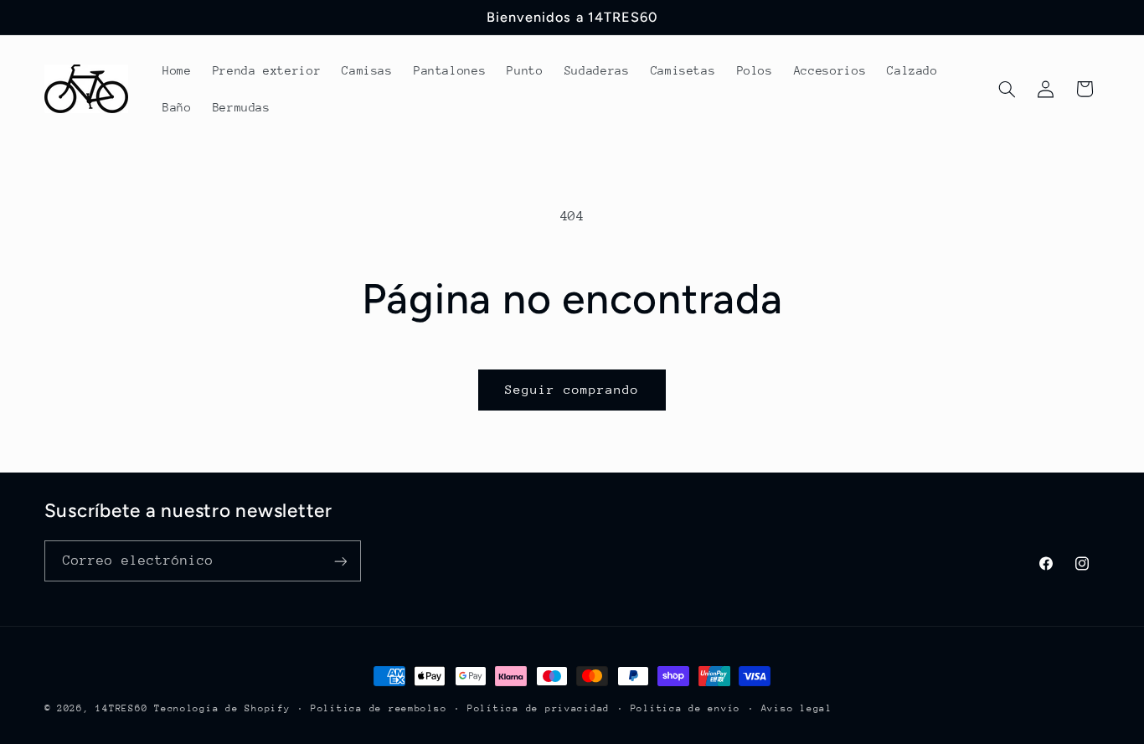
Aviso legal (796, 708)
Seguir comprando (572, 389)
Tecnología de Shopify (222, 708)
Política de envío (686, 708)
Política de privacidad (538, 708)
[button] (1006, 89)
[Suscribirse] (340, 560)
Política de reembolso (378, 708)
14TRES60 (121, 708)
